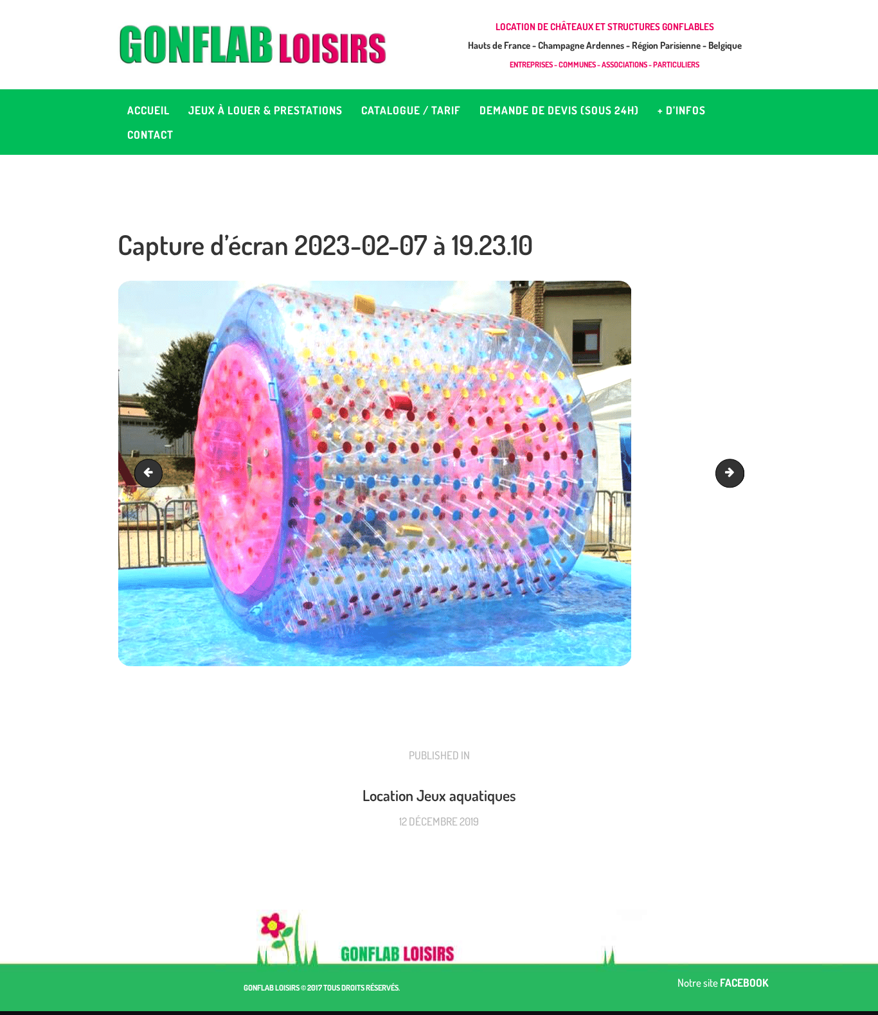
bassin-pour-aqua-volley (151, 473)
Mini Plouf (738, 473)
